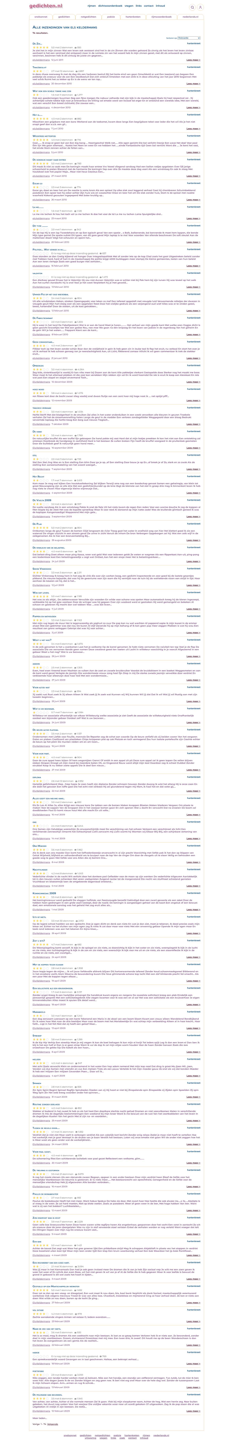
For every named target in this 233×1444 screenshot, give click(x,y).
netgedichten (88, 17)
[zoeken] (192, 7)
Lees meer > (193, 60)
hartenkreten (133, 17)
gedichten (64, 17)
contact (149, 5)
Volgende (52, 1424)
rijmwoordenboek (161, 17)
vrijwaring (90, 1438)
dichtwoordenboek (110, 5)
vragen (129, 5)
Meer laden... (40, 1418)
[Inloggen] (200, 7)
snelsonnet (41, 17)
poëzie (111, 17)
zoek (122, 1438)
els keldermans (41, 60)
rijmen (92, 5)
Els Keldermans (41, 287)
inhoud (160, 5)
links (139, 5)
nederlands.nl (190, 17)
